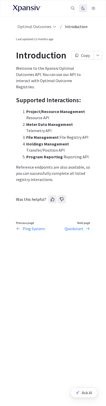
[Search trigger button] (73, 8)
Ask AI (87, 392)
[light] (83, 8)
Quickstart (74, 228)
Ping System (34, 228)
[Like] (52, 199)
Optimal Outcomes (34, 26)
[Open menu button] (93, 8)
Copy (85, 55)
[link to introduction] (13, 55)
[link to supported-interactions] (13, 100)
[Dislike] (62, 199)
